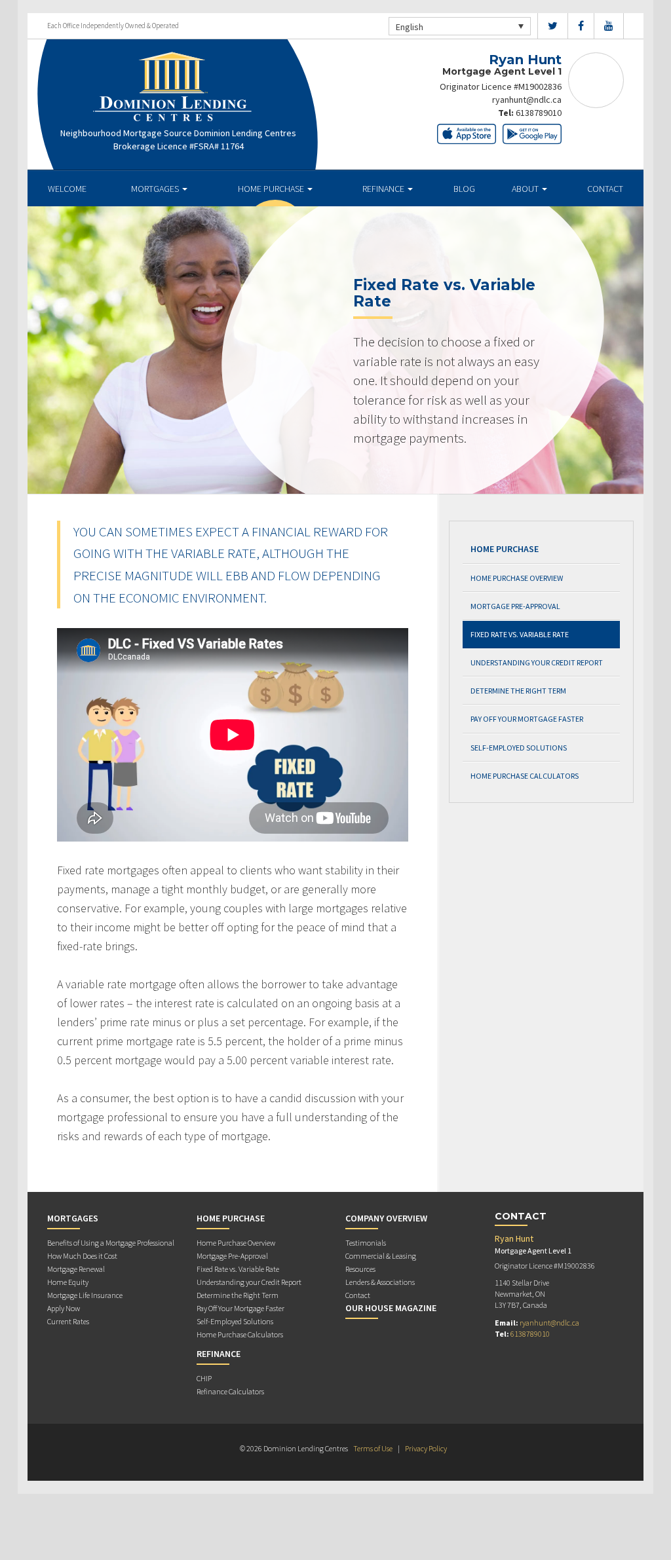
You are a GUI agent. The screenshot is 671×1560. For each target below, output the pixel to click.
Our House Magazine (390, 1308)
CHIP (204, 1378)
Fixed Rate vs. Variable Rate (519, 634)
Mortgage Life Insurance (85, 1295)
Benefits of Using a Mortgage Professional (110, 1243)
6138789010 (539, 113)
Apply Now (63, 1308)
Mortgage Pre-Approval (515, 606)
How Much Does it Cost (82, 1256)
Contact (605, 189)
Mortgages (156, 189)
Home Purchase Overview (516, 578)
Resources (360, 1269)
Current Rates (68, 1321)
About (526, 189)
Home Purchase (272, 189)
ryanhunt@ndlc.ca (527, 99)
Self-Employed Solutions (518, 747)
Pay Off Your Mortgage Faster (526, 719)
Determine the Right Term (518, 691)
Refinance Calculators (230, 1391)
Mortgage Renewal (76, 1269)
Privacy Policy (426, 1448)
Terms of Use (373, 1448)
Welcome (67, 189)
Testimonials (365, 1243)
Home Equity (67, 1282)
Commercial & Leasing (380, 1256)
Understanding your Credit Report (536, 662)
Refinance (384, 189)
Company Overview (386, 1218)
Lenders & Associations (380, 1282)
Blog (464, 189)
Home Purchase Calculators (524, 776)
